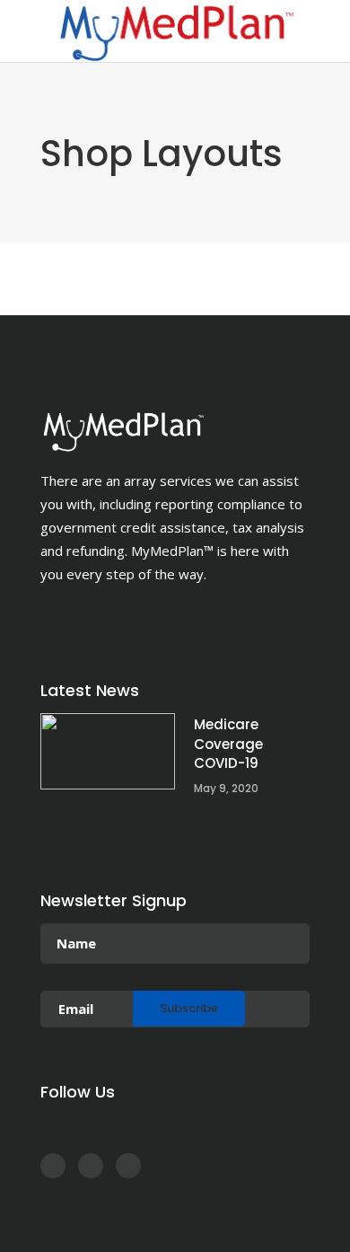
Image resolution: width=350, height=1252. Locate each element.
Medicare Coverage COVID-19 (228, 743)
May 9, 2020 (226, 788)
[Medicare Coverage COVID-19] (107, 751)
